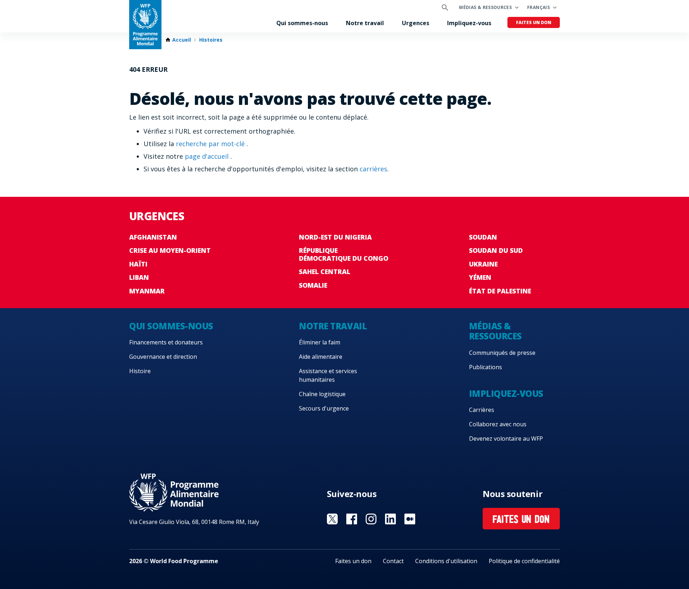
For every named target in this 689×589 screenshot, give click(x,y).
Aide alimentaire (320, 357)
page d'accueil (207, 156)
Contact (393, 561)
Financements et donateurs (166, 342)
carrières (373, 168)
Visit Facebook (351, 519)
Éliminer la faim (319, 342)
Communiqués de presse (502, 353)
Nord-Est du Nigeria (335, 237)
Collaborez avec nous (497, 424)
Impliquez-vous (469, 23)
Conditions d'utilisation (446, 561)
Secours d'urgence (324, 408)
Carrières (481, 410)
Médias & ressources (485, 7)
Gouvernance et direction (163, 357)
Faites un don (533, 22)
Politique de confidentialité (524, 561)
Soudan (483, 237)
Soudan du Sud (496, 250)
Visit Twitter (332, 519)
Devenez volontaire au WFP (506, 438)
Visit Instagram (371, 519)
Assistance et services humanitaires (328, 375)
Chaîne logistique (322, 394)
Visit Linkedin (390, 519)
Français (538, 7)
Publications (485, 367)
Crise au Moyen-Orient (170, 250)
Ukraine (483, 264)
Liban (139, 277)
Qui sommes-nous (302, 23)
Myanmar (147, 291)
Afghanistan (153, 237)
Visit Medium (409, 519)
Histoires (210, 40)
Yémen (480, 277)
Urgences (415, 23)
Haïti (138, 264)
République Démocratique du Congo (343, 254)
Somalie (313, 285)
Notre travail (365, 23)
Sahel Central (324, 271)
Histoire (140, 371)
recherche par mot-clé (211, 143)
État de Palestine (500, 291)
